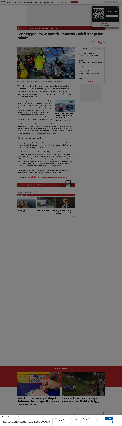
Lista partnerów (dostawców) (59, 422)
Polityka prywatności (36, 423)
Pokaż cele (108, 422)
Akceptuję (108, 418)
